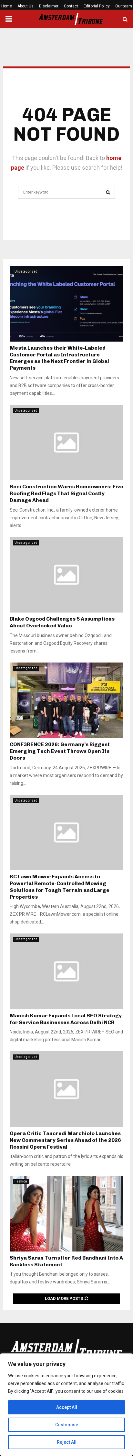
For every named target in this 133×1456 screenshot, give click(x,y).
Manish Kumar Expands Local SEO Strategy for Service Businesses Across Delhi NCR (66, 1018)
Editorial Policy (97, 6)
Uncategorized (26, 271)
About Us (25, 6)
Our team (123, 6)
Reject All (67, 1442)
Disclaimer (48, 6)
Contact (71, 6)
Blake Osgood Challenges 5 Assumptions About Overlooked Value (62, 622)
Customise (66, 1424)
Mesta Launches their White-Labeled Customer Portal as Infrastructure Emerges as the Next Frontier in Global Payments (59, 358)
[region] (66, 1404)
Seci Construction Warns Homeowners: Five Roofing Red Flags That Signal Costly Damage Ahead (66, 493)
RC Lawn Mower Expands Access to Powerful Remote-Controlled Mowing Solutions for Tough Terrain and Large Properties (59, 886)
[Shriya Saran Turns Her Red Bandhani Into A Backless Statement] (66, 1214)
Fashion (21, 1181)
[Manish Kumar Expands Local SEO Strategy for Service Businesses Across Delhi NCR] (66, 971)
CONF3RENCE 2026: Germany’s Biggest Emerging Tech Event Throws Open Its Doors (60, 751)
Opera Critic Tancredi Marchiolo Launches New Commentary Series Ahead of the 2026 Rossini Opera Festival (65, 1140)
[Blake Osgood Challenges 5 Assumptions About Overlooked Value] (66, 575)
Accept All (66, 1407)
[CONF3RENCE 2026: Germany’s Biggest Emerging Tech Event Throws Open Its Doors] (66, 700)
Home (6, 6)
